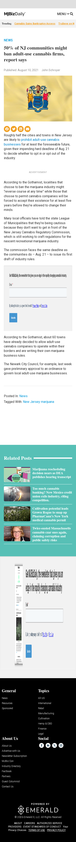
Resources (7, 703)
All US (41, 698)
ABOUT (18, 823)
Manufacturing (46, 713)
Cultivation (44, 718)
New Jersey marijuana (38, 402)
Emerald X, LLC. (32, 817)
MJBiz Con (8, 761)
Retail (41, 708)
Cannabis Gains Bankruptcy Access (34, 23)
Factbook (7, 771)
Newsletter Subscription (14, 756)
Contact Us (8, 786)
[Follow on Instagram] (61, 745)
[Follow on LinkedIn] (48, 745)
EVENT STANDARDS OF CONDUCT (42, 826)
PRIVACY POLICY (56, 830)
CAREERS (29, 823)
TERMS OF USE (36, 830)
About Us (7, 746)
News (8, 40)
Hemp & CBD (45, 723)
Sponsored (7, 708)
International (44, 703)
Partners (6, 776)
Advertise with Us (11, 751)
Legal (41, 734)
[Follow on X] (54, 745)
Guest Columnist (11, 781)
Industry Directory (11, 766)
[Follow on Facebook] (41, 745)
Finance (42, 728)
